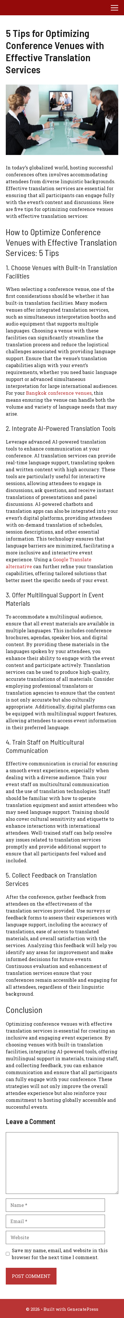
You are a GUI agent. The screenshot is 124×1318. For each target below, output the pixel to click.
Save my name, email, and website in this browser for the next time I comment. (60, 1253)
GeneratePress (82, 1309)
